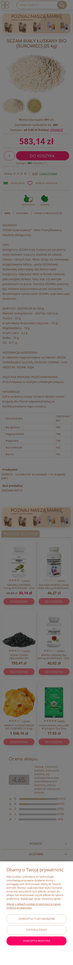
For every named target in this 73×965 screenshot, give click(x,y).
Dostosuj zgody (36, 930)
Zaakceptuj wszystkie (36, 941)
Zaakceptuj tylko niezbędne (36, 919)
